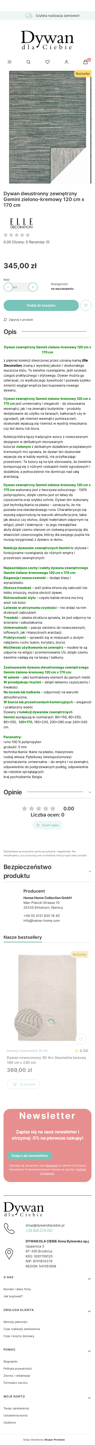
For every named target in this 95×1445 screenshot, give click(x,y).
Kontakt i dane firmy (17, 1289)
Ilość (7, 279)
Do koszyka (27, 1084)
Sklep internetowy (44, 1439)
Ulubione (10, 1422)
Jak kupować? (13, 1296)
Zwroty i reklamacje (17, 1375)
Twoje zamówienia (16, 1408)
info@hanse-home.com (41, 920)
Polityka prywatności (18, 1368)
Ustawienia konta (15, 1415)
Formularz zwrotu (16, 1382)
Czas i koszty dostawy (19, 1336)
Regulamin (52, 1165)
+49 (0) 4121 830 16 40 (41, 916)
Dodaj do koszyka (41, 305)
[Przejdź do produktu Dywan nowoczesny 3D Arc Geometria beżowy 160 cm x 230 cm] (47, 997)
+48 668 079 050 (39, 1230)
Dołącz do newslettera (29, 1156)
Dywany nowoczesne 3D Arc (27, 1050)
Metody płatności (15, 1322)
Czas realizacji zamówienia (22, 1329)
